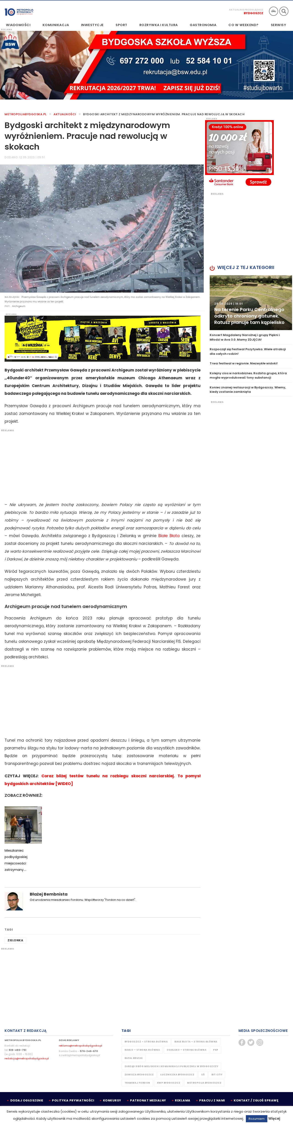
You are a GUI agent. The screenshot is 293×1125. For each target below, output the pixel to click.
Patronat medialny (148, 1100)
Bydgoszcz (253, 13)
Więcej (274, 1118)
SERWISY (278, 25)
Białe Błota (169, 535)
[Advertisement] (100, 464)
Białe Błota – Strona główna (195, 1041)
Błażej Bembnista (49, 894)
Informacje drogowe (273, 11)
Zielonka (15, 940)
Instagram (259, 1042)
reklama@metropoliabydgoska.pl (80, 1045)
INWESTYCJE (92, 25)
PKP (215, 1050)
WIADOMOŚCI (18, 25)
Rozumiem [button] (257, 1119)
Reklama (182, 1100)
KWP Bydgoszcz (168, 1083)
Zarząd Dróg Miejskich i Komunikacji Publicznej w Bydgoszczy (171, 1066)
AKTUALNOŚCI (65, 114)
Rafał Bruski (134, 1058)
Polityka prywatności (73, 1100)
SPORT (121, 25)
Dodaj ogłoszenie (26, 1100)
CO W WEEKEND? (243, 25)
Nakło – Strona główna (142, 1050)
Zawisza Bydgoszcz (139, 1074)
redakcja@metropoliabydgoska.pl (27, 1058)
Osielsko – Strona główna (186, 1050)
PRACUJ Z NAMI (212, 1100)
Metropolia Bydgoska (19, 10)
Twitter (250, 1042)
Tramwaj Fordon (137, 1083)
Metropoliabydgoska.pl (26, 114)
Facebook (242, 1042)
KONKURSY (112, 1100)
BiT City (217, 1074)
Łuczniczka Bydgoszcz (177, 1074)
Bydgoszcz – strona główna (146, 1041)
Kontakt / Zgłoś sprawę (256, 1100)
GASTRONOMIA (203, 25)
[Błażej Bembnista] (14, 901)
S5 (203, 1074)
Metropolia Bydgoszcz (204, 1083)
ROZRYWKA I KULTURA (158, 25)
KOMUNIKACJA (56, 25)
